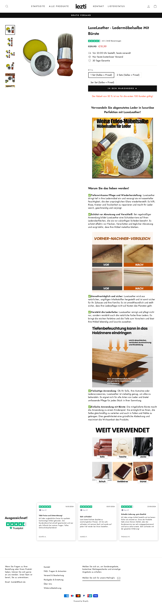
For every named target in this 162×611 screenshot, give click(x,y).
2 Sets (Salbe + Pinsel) (128, 75)
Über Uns (48, 583)
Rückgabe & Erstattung (54, 579)
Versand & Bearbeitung (54, 575)
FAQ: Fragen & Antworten (55, 571)
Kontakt (98, 6)
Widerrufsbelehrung (52, 588)
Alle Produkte (59, 6)
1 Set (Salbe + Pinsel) (101, 75)
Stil (90, 70)
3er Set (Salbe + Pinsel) (102, 82)
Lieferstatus (116, 6)
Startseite (38, 6)
